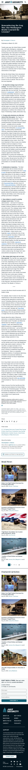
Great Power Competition (12, 431)
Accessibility (19, 766)
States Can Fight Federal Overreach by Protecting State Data (12, 483)
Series (16, 718)
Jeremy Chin (12, 559)
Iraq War (23, 431)
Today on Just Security (9, 686)
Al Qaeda (6, 429)
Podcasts (17, 723)
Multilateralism (5, 433)
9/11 (2, 429)
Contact (6, 723)
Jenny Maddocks (13, 670)
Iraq (20, 431)
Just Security (12, 535)
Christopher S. (7, 442)
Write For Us (7, 720)
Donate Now (10, 756)
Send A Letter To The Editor (14, 454)
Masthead (6, 718)
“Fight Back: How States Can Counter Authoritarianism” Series (12, 532)
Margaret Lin (19, 559)
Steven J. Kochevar (13, 486)
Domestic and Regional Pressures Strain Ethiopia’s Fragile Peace (13, 508)
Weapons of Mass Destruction (11, 434)
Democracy (12, 429)
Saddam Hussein (13, 433)
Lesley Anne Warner (14, 510)
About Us (6, 715)
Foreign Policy (18, 429)
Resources (17, 720)
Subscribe (13, 700)
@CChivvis (12, 445)
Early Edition (6, 685)
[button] (25, 2)
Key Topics (17, 715)
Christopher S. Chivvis (9, 40)
